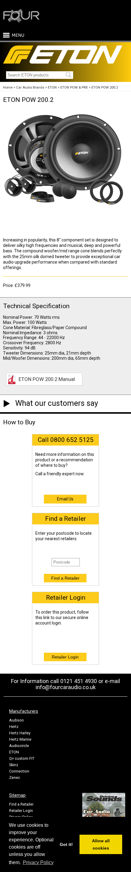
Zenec (14, 777)
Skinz (13, 765)
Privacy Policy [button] (38, 862)
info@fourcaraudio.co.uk (66, 687)
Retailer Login (21, 810)
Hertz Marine (20, 739)
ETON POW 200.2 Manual (47, 379)
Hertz (14, 726)
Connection (19, 771)
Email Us (65, 499)
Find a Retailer (21, 804)
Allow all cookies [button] (101, 844)
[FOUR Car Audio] (21, 21)
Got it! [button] (66, 844)
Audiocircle (19, 745)
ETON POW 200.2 (104, 87)
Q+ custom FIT (21, 758)
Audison (16, 720)
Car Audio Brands (30, 87)
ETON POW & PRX (74, 87)
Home (7, 87)
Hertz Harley (19, 733)
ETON (52, 87)
